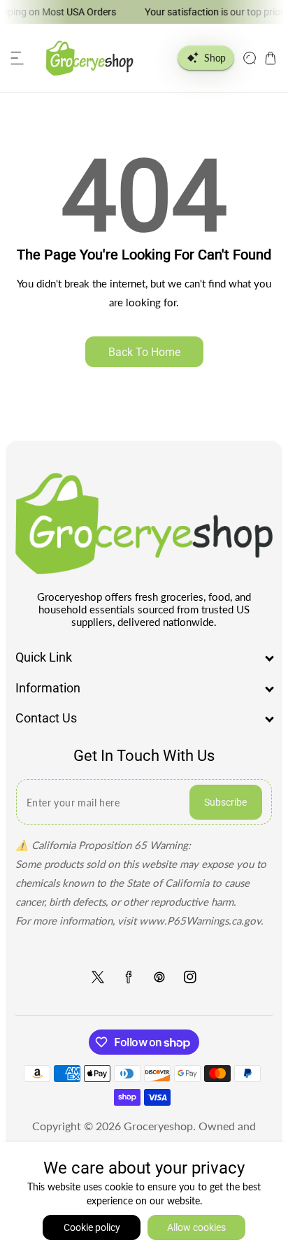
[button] (17, 58)
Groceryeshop (158, 1125)
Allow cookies (196, 1227)
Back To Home (144, 352)
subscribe (225, 802)
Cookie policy (92, 1227)
